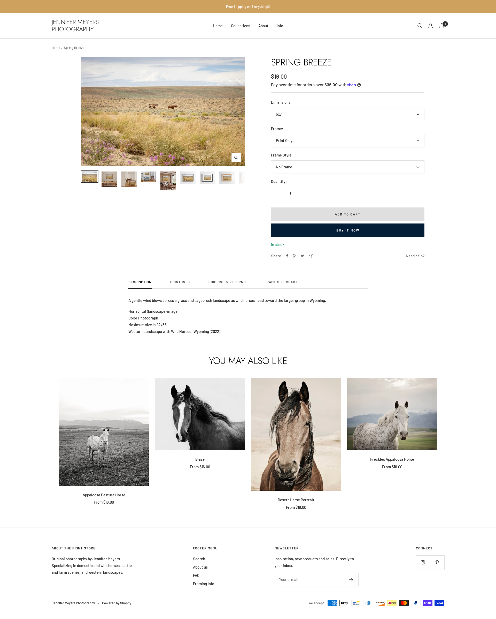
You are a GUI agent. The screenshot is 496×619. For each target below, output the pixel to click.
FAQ (196, 575)
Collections (240, 25)
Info (280, 25)
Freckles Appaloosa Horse (392, 459)
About (263, 25)
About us (200, 567)
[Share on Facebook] (287, 256)
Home (218, 25)
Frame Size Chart (281, 282)
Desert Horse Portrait (296, 499)
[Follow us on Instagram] (423, 562)
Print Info (180, 282)
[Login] (430, 26)
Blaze (200, 459)
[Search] (419, 25)
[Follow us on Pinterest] (437, 562)
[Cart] (441, 25)
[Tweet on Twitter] (302, 256)
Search (199, 558)
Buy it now (347, 230)
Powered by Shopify (116, 603)
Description (140, 282)
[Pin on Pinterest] (294, 256)
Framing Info (203, 583)
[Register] (351, 579)
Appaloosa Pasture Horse (104, 495)
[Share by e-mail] (311, 256)
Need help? (415, 255)
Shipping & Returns (227, 282)
